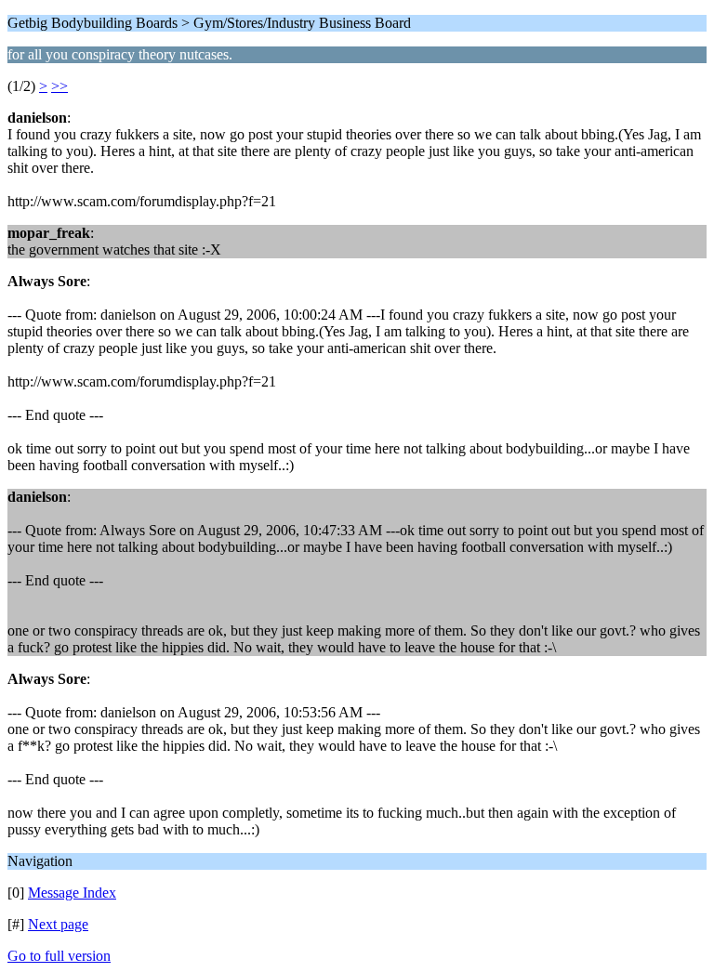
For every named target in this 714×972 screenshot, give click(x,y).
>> (59, 86)
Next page (58, 924)
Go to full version (59, 956)
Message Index (72, 892)
